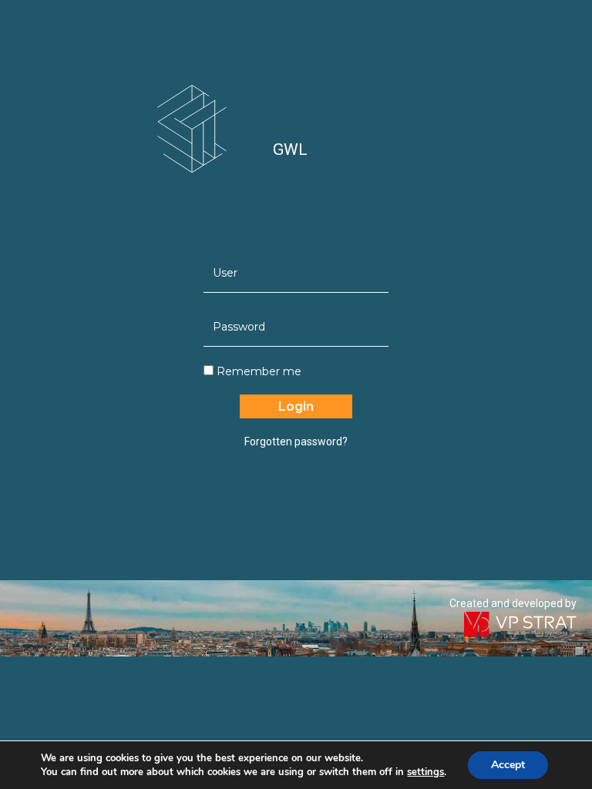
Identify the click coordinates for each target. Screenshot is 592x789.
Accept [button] (508, 764)
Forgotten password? (296, 441)
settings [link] (425, 772)
